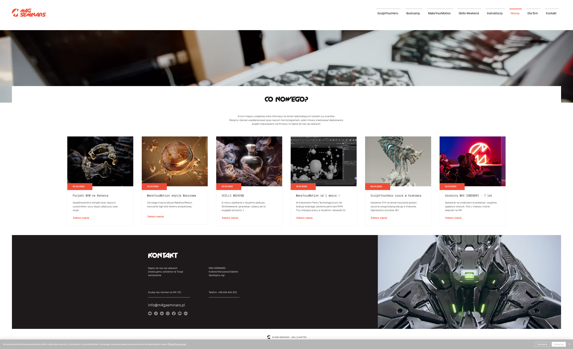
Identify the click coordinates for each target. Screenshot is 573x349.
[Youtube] (150, 313)
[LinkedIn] (162, 313)
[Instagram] (168, 313)
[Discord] (180, 313)
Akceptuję (558, 344)
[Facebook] (174, 313)
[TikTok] (156, 313)
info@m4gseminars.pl (166, 305)
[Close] (569, 344)
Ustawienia (542, 344)
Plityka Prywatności (177, 344)
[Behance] (186, 313)
